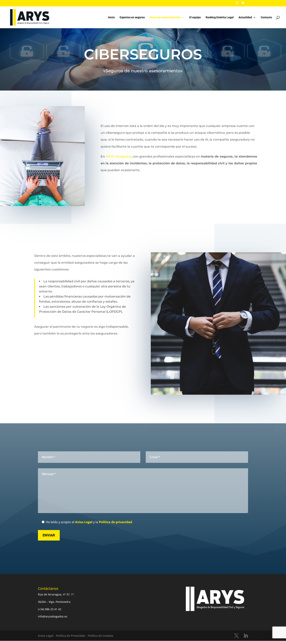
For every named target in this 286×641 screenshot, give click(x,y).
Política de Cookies (100, 635)
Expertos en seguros (132, 17)
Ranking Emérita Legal (220, 17)
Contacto (266, 17)
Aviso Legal (83, 522)
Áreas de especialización (165, 17)
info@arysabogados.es (52, 616)
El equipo (195, 17)
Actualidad (245, 17)
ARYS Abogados (118, 156)
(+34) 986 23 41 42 (49, 609)
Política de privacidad (115, 522)
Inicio (111, 17)
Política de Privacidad (70, 635)
